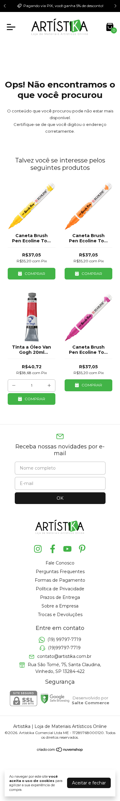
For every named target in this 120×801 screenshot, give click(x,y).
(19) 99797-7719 (64, 639)
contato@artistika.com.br (64, 656)
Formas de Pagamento (60, 580)
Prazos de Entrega (60, 597)
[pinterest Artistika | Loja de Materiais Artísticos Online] (82, 549)
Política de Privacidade (60, 589)
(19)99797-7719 (64, 648)
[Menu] (12, 27)
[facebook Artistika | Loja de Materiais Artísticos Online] (52, 549)
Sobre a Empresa (60, 606)
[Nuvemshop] (60, 750)
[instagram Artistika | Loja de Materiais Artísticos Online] (38, 549)
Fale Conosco (60, 563)
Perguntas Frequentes (60, 571)
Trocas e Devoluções (60, 614)
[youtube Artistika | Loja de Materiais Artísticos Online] (67, 549)
